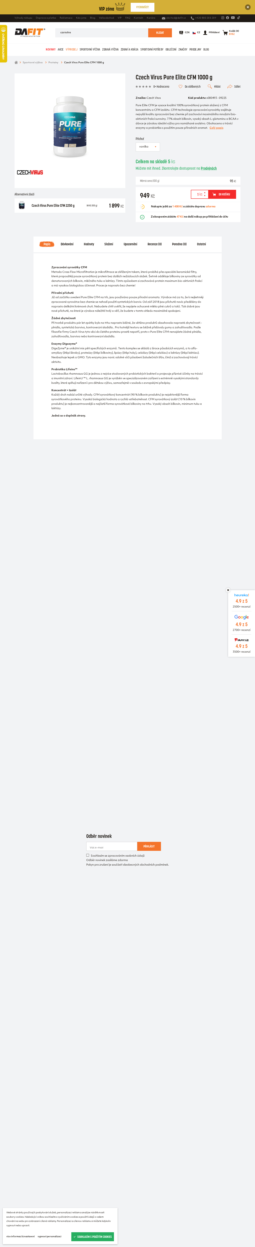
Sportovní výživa (90, 49)
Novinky (51, 49)
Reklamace (66, 18)
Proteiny (53, 62)
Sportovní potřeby (151, 49)
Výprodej (71, 49)
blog (206, 49)
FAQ (127, 18)
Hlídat (217, 86)
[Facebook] (227, 17)
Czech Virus (154, 98)
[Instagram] (222, 17)
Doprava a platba (46, 18)
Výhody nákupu (23, 18)
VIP (120, 18)
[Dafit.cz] (30, 32)
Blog (92, 18)
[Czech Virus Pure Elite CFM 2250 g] (21, 205)
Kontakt (138, 18)
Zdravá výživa (110, 49)
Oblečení (171, 49)
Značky (182, 49)
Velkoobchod (106, 18)
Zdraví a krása (129, 49)
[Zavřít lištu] (228, 590)
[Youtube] (233, 17)
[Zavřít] (248, 7)
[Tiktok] (238, 17)
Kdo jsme (81, 18)
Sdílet (237, 86)
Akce (61, 49)
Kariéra (151, 18)
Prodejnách (209, 168)
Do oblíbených (193, 86)
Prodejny (195, 49)
